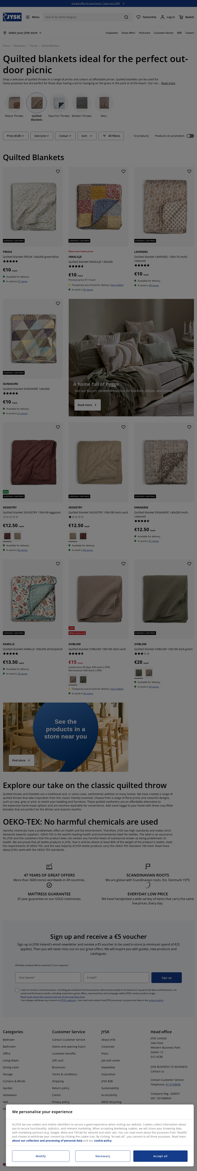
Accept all (160, 1156)
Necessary (102, 1156)
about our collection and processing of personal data (47, 1140)
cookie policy (103, 1140)
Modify (41, 1156)
